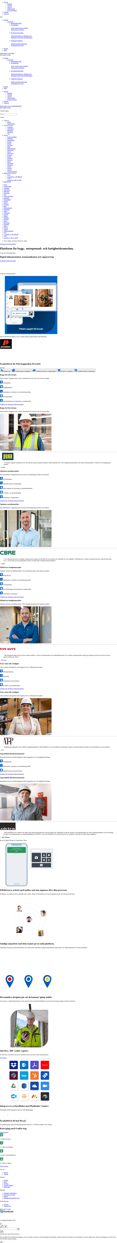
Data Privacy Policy (9, 1195)
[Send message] (18, 1229)
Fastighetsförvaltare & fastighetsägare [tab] (45, 371)
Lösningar (10, 21)
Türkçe (9, 170)
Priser (5, 50)
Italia (8, 147)
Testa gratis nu (4, 1132)
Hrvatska (10, 145)
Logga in (6, 14)
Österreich (10, 153)
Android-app (7, 1206)
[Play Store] (7, 270)
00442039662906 (16, 106)
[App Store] (7, 265)
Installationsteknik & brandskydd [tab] (86, 371)
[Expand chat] (1, 1226)
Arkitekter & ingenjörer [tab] (67, 371)
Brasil (9, 122)
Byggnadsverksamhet (22, 35)
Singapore (10, 132)
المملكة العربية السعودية (14, 176)
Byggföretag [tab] (6, 371)
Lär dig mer (3, 1058)
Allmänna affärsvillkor (10, 1193)
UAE (8, 178)
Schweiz (9, 160)
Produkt (6, 20)
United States (11, 124)
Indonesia (10, 130)
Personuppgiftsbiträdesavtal (11, 1198)
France (9, 143)
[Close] (20, 1234)
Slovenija (10, 165)
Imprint (6, 1196)
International (7, 182)
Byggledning (19, 27)
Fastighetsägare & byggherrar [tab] (23, 371)
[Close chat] (5, 1226)
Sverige (9, 168)
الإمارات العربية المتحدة (14, 180)
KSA (8, 175)
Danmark (10, 138)
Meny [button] (13, 53)
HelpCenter (7, 1187)
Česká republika (12, 137)
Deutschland (11, 140)
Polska (9, 157)
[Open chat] (1, 1231)
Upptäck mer (3, 404)
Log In (9, 53)
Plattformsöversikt (16, 23)
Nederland (10, 150)
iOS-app (6, 1204)
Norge (9, 152)
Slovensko (10, 163)
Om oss (6, 2)
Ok (1, 1242)
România (10, 158)
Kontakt (9, 4)
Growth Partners (12, 10)
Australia (10, 127)
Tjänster (9, 5)
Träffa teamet (11, 9)
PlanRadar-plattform (19, 43)
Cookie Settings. (12, 1239)
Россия (9, 155)
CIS (8, 133)
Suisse (9, 166)
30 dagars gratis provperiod (8, 244)
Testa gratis (3, 53)
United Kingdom (12, 171)
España (9, 142)
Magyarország (11, 148)
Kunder (6, 48)
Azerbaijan (10, 129)
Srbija (9, 162)
